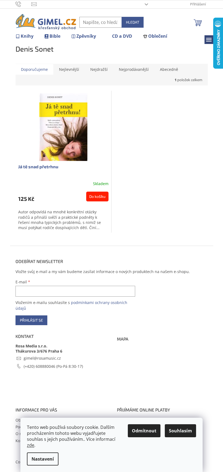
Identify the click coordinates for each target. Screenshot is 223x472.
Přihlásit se (31, 320)
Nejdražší (99, 69)
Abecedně (169, 69)
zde (30, 445)
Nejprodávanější (134, 69)
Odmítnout (144, 431)
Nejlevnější (69, 69)
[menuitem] (24, 36)
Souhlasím (180, 431)
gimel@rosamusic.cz (42, 358)
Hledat (132, 22)
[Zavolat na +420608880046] (24, 3)
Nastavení (43, 459)
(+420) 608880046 (40, 366)
